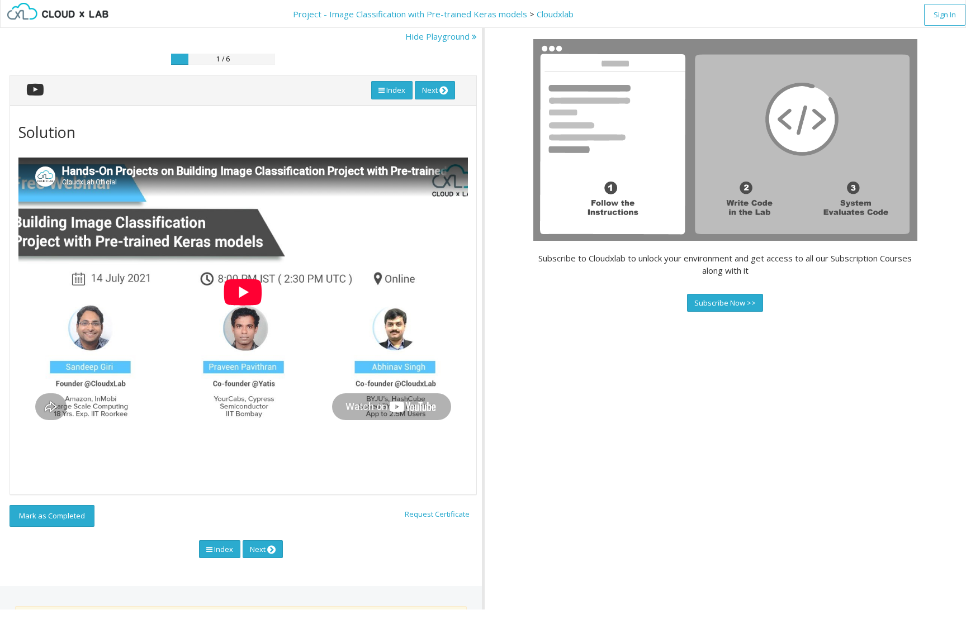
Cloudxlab (555, 14)
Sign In (945, 14)
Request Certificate (437, 514)
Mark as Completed (52, 516)
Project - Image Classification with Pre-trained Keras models (410, 14)
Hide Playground (438, 36)
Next (430, 90)
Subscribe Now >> (725, 303)
